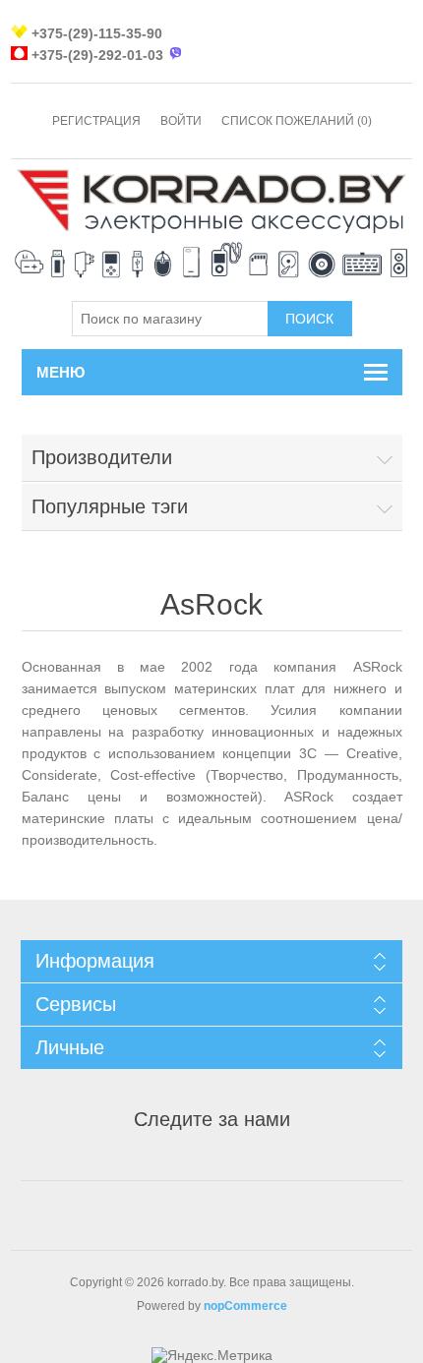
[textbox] (170, 318)
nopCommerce (245, 1306)
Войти (181, 121)
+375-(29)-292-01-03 (97, 55)
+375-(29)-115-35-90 (96, 33)
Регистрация (96, 121)
